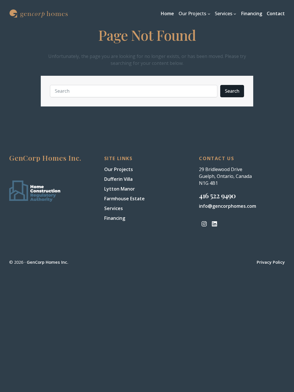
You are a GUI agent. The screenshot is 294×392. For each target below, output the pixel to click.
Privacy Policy (271, 262)
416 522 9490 (217, 195)
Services (113, 208)
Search (232, 91)
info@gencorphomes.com (227, 206)
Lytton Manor (119, 189)
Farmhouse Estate (124, 198)
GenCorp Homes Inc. (47, 262)
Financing (114, 218)
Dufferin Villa (118, 179)
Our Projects (118, 169)
